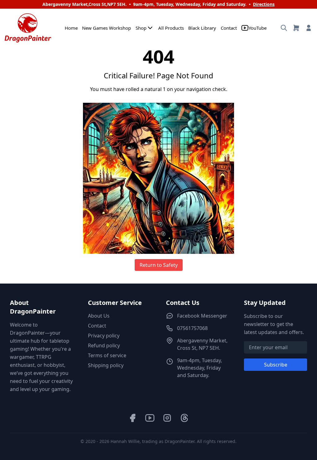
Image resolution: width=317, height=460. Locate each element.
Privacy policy (103, 335)
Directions (264, 4)
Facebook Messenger (202, 315)
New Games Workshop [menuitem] (106, 28)
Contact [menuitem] (229, 28)
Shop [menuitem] (141, 28)
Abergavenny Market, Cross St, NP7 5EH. (202, 344)
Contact (97, 325)
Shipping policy (106, 365)
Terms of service (107, 355)
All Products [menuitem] (171, 28)
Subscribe (275, 364)
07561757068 (192, 328)
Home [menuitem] (71, 28)
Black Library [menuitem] (202, 28)
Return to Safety (159, 265)
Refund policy (104, 345)
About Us (99, 315)
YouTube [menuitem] (258, 28)
